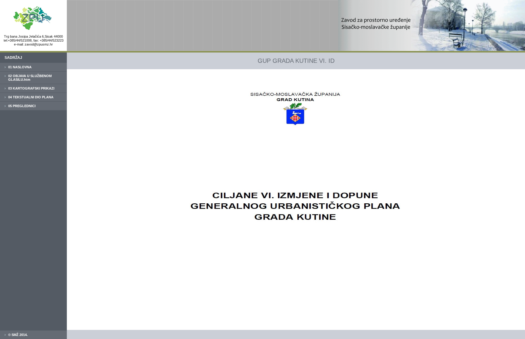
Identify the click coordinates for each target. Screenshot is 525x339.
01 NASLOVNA (20, 67)
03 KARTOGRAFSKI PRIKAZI (31, 88)
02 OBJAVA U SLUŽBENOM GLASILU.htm (30, 77)
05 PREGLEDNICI (22, 106)
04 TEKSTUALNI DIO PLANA (30, 97)
